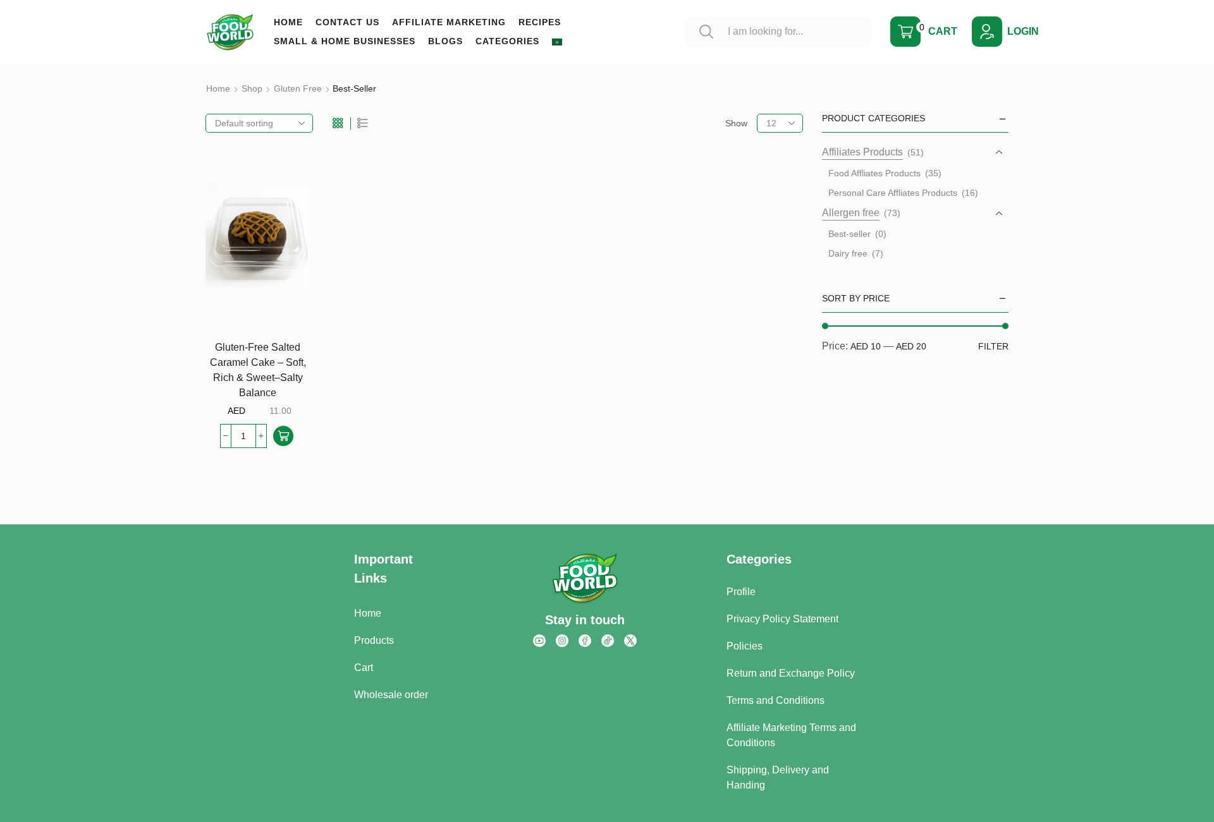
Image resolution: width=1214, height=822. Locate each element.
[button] (283, 436)
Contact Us (347, 22)
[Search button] (706, 31)
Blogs (445, 41)
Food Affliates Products (874, 173)
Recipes (539, 22)
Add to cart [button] (286, 275)
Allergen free (851, 212)
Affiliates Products (862, 152)
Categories (507, 41)
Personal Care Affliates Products (892, 193)
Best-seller (849, 234)
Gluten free (298, 88)
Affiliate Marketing (449, 22)
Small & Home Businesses (344, 41)
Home (288, 22)
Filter (993, 346)
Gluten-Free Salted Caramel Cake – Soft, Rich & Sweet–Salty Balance (258, 370)
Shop (252, 88)
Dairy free (848, 253)
